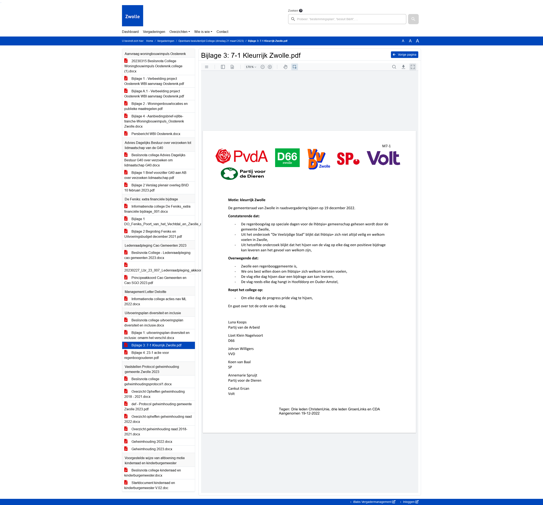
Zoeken (293, 10)
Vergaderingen (154, 32)
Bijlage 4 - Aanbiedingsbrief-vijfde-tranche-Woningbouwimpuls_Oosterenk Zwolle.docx (154, 121)
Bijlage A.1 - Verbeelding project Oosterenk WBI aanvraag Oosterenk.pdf (154, 93)
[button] (413, 19)
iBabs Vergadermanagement (372, 502)
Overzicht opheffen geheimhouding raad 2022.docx (158, 419)
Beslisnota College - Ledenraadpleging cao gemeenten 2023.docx (157, 255)
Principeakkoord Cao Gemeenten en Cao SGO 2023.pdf (155, 280)
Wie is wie (202, 32)
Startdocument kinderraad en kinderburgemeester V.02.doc (149, 485)
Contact (222, 32)
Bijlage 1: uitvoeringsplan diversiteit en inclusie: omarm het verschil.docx (157, 335)
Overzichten (178, 32)
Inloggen (409, 502)
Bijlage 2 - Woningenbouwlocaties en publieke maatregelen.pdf (156, 106)
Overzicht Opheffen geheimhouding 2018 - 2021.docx (154, 394)
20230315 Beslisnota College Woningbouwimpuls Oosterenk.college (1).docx (153, 66)
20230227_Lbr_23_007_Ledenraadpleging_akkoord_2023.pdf (159, 270)
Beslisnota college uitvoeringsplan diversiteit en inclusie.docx (153, 322)
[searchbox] (347, 19)
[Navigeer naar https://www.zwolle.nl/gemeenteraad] (132, 16)
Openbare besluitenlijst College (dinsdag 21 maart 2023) (211, 40)
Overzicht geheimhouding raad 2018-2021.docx (155, 431)
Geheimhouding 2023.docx (151, 449)
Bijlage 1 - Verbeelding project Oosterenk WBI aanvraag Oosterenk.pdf (154, 81)
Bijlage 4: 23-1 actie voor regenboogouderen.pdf (146, 355)
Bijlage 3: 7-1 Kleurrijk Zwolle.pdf (156, 345)
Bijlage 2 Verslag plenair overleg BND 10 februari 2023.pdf (156, 187)
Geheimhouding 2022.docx (151, 441)
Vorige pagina (406, 54)
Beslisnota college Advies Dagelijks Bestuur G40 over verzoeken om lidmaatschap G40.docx (154, 160)
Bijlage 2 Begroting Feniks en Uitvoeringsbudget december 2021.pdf (153, 234)
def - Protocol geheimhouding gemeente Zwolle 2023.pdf (158, 406)
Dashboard (130, 32)
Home (149, 40)
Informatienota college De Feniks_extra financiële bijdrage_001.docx (157, 209)
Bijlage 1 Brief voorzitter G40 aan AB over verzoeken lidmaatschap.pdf (155, 175)
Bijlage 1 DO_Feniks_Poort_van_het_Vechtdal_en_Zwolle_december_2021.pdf (159, 221)
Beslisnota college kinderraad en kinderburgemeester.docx (152, 472)
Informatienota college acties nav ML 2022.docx (155, 301)
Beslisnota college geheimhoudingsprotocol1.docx (148, 381)
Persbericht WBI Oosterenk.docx (155, 134)
